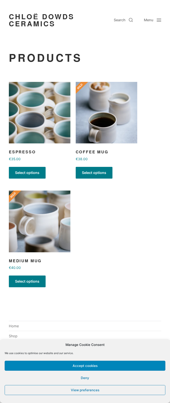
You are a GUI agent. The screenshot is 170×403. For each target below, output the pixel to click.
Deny (85, 378)
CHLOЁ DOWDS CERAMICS (41, 20)
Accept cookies (85, 366)
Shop (13, 336)
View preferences (85, 390)
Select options (27, 173)
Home (14, 326)
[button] (123, 20)
